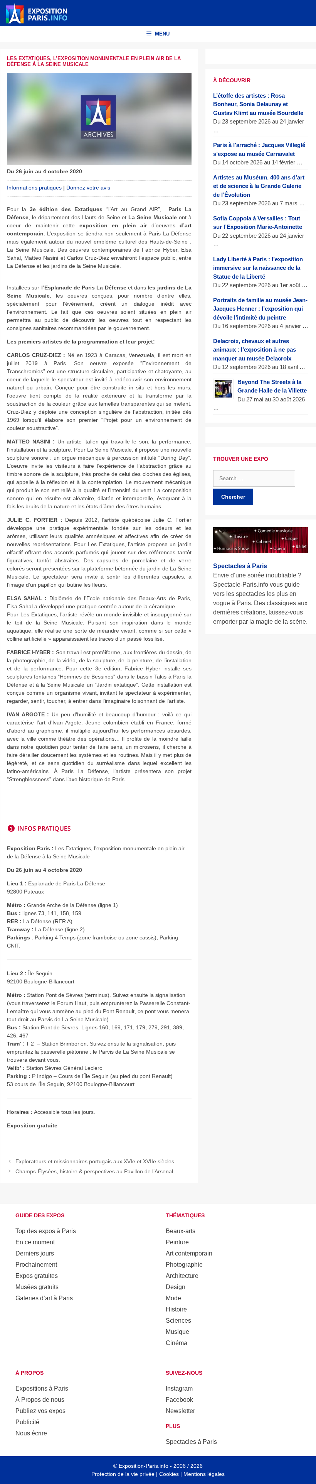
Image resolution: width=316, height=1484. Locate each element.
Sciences (178, 1320)
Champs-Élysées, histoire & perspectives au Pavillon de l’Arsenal (94, 1171)
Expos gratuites (36, 1275)
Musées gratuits (37, 1287)
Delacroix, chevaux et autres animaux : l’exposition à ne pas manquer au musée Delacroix (254, 350)
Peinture (177, 1242)
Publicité (27, 1422)
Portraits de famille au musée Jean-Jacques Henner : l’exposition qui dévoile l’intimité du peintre (260, 309)
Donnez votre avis (88, 187)
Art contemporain (189, 1253)
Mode (173, 1298)
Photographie (184, 1264)
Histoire (176, 1309)
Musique (177, 1331)
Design (175, 1287)
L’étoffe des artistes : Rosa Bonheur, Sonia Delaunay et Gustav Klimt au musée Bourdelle (258, 104)
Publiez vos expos (40, 1411)
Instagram (179, 1388)
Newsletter (180, 1411)
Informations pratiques (34, 187)
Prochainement (36, 1264)
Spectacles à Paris (191, 1441)
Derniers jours (34, 1253)
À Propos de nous (39, 1399)
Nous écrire (31, 1433)
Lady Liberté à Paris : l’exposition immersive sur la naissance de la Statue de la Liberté (258, 268)
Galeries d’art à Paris (44, 1298)
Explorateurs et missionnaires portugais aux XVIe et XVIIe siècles (94, 1161)
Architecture (182, 1275)
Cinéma (176, 1343)
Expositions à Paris (41, 1388)
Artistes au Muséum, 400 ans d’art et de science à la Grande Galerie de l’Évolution (258, 186)
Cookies (169, 1474)
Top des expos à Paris (45, 1231)
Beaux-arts (180, 1231)
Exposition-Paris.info (143, 1466)
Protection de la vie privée (123, 1474)
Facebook (179, 1399)
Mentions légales (204, 1474)
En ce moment (35, 1242)
